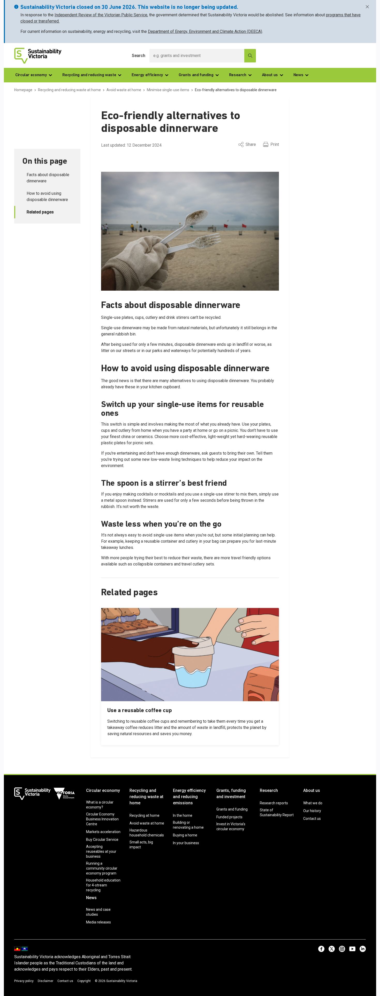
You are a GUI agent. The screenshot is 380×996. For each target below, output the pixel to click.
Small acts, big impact (141, 844)
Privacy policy (24, 981)
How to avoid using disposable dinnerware (47, 196)
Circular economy (31, 75)
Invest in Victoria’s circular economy (230, 826)
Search (138, 55)
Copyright (84, 981)
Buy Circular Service (102, 839)
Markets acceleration (103, 832)
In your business (186, 843)
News (298, 75)
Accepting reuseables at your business (101, 851)
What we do (312, 803)
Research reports (274, 803)
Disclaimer (45, 981)
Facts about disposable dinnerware (48, 177)
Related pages (40, 212)
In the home (182, 815)
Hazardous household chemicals (147, 832)
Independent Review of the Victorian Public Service (101, 14)
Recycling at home (144, 815)
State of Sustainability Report (277, 812)
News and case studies (98, 911)
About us (270, 75)
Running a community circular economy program (101, 868)
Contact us (312, 818)
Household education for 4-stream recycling (103, 885)
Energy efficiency (147, 75)
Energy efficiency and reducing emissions (189, 796)
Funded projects (229, 817)
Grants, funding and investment (231, 793)
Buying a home (185, 835)
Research (237, 75)
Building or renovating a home (188, 824)
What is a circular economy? (99, 804)
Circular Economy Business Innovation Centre (102, 819)
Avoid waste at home (147, 823)
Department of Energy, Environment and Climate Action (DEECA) (205, 31)
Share (251, 144)
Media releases (98, 922)
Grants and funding (196, 75)
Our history (312, 811)
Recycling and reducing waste (89, 75)
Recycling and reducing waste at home (146, 796)
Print (274, 144)
